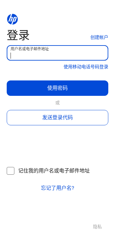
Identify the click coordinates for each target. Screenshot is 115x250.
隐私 (97, 226)
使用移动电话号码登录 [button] (86, 67)
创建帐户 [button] (99, 37)
